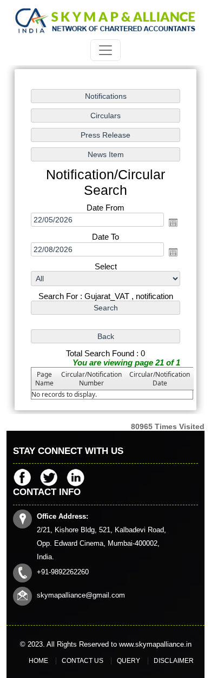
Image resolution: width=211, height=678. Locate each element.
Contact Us (82, 661)
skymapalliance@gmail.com (81, 595)
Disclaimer (174, 661)
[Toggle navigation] (105, 50)
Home (38, 661)
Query (128, 661)
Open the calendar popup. (173, 222)
